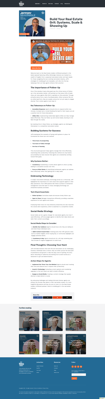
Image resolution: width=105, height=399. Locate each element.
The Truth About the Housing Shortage (29, 319)
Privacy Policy (45, 388)
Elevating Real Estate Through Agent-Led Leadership (75, 320)
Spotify (38, 368)
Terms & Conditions (38, 388)
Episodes (37, 3)
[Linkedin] (81, 367)
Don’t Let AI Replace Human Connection (29, 343)
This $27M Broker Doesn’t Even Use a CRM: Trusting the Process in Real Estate (76, 343)
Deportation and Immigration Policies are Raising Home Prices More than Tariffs (52, 343)
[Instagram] (75, 367)
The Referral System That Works (52, 319)
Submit (74, 378)
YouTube (39, 370)
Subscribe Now (36, 68)
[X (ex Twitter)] (78, 367)
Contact (57, 3)
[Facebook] (73, 367)
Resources (67, 3)
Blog (62, 3)
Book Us (44, 3)
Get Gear (50, 3)
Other (38, 372)
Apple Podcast (40, 366)
